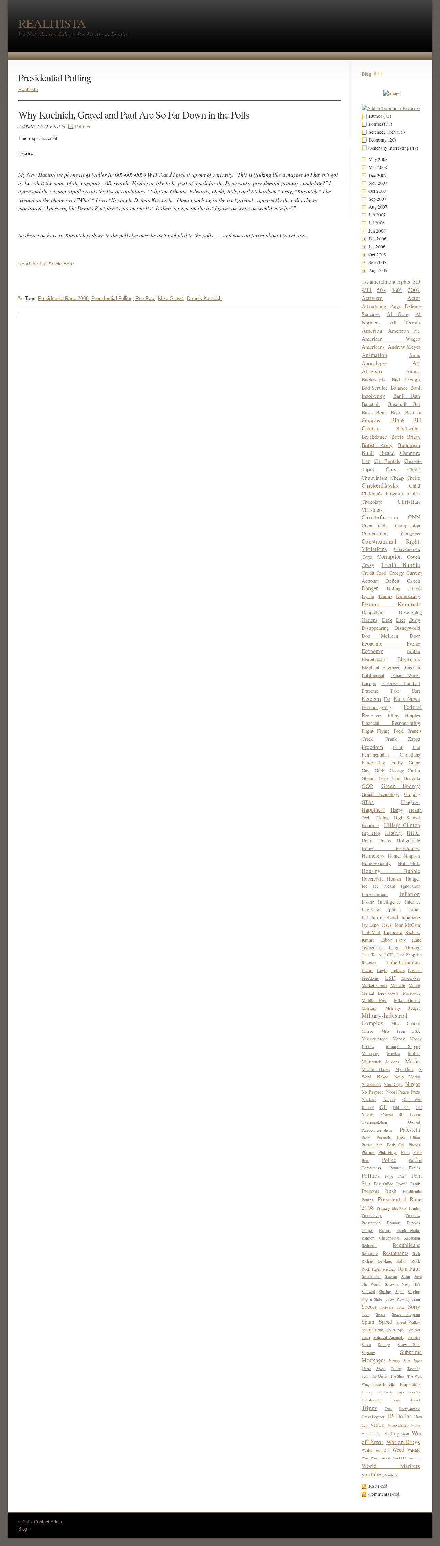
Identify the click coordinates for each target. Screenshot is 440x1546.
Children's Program (382, 493)
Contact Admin (48, 1521)
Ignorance (410, 886)
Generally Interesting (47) (393, 148)
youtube (371, 1474)
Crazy (368, 564)
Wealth (367, 1450)
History (393, 833)
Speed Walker (408, 1322)
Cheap (397, 477)
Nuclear (369, 1099)
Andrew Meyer (404, 346)
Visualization (371, 1434)
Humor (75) (380, 116)
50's (381, 290)
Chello (413, 477)
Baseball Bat (404, 403)
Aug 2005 (377, 270)
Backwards (373, 379)
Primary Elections (391, 1208)
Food (399, 731)
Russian (391, 1276)
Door (415, 635)
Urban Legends (373, 1416)
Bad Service (375, 387)
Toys (400, 1392)
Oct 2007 (377, 191)
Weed (398, 1449)
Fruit (398, 747)
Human (394, 879)
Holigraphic (408, 841)
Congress (410, 533)
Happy (396, 810)
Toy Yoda (385, 1392)
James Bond (384, 917)
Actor (413, 298)
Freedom (372, 747)
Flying (383, 731)
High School (407, 818)
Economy (372, 651)
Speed (385, 1321)
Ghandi (369, 778)
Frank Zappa (402, 739)
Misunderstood (374, 1038)
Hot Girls (409, 863)
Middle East (374, 1000)
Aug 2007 (377, 207)
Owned (414, 1122)
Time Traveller (384, 1384)
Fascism (371, 699)
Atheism (372, 371)
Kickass (412, 932)
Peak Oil (395, 1144)
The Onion (379, 1376)
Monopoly (370, 1053)
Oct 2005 (377, 254)
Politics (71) (380, 124)
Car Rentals (387, 460)
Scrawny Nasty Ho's (402, 1284)
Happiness (373, 810)
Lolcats (398, 970)
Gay (366, 770)
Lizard (367, 970)
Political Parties (404, 1167)
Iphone (394, 910)
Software (387, 1307)
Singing (414, 1291)
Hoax (367, 841)
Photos (414, 1144)
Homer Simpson (404, 856)
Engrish (412, 667)
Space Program (406, 1314)
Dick (387, 619)
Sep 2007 (377, 199)
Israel (414, 909)
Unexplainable (409, 1408)
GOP (367, 786)
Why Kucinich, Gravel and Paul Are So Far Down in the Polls (133, 114)
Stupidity (368, 1352)
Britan (413, 436)
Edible (413, 651)
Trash (396, 1400)
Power (401, 1183)
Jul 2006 (376, 223)
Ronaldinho (371, 1276)
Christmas (372, 509)
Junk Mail (371, 932)
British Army (377, 444)
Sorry (414, 1306)
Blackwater (408, 428)
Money (399, 1038)
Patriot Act (372, 1144)
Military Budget (402, 1008)
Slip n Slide (372, 1299)
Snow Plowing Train (403, 1299)
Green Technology (380, 794)
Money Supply (403, 1046)
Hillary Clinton (402, 825)
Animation (374, 355)
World (385, 1458)
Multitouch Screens (380, 1061)
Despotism (373, 612)
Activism (372, 298)
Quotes (367, 1230)
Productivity (372, 1215)
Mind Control (405, 1023)
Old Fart (401, 1107)
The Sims (397, 1376)
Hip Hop (371, 833)
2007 (414, 290)
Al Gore (397, 313)
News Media (407, 1077)
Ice (364, 886)
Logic (382, 970)
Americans (373, 346)
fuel (416, 747)
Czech (413, 580)
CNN (414, 517)
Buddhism (409, 444)
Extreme (370, 690)
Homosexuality (376, 863)
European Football (400, 683)
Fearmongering (376, 707)
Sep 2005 (377, 262)
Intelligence (389, 902)
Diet (400, 619)
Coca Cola (375, 525)
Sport (390, 1329)
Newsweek (371, 1084)
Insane (368, 902)
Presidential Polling (112, 298)
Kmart (368, 940)
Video (377, 1425)
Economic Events (391, 643)
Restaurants (395, 1253)
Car (366, 461)
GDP (379, 770)
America (372, 330)
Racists (385, 1230)
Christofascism (380, 517)
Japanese (410, 917)
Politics (371, 1175)
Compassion (407, 525)
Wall (405, 1434)
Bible (397, 420)
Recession (412, 1238)
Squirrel (413, 1329)
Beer (395, 412)
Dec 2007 (377, 175)
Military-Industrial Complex (384, 1019)
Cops (367, 556)
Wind (374, 1458)
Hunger (413, 879)
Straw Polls (409, 1344)
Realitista (28, 89)
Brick (397, 436)
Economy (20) (382, 140)
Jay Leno (370, 925)
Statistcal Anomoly (388, 1337)
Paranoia (384, 1137)
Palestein (410, 1129)
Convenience (407, 549)
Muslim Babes (376, 1069)
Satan (406, 1276)
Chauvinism (374, 477)
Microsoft (411, 993)
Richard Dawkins (377, 1261)
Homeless (373, 855)
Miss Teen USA (400, 1031)
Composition (374, 533)
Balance (399, 387)
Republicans (406, 1245)
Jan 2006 (376, 247)
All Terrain (405, 322)
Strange (384, 1344)
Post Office (383, 1183)
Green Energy (400, 786)
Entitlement (373, 675)
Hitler (413, 833)
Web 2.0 (381, 1450)
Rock (415, 1261)
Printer (414, 1208)
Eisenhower (373, 659)
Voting (391, 1433)
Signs (399, 1291)
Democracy (408, 596)
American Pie (404, 330)
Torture (367, 1392)
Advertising (374, 306)
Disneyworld (407, 627)
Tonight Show (409, 1384)
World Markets (391, 1466)
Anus (414, 354)
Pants (366, 1137)
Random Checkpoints (380, 1238)
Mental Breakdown (380, 993)
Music (412, 1061)
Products (413, 1215)
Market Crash (374, 985)
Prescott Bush (379, 1191)
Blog (366, 73)
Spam (368, 1321)
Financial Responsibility (391, 723)
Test (365, 1376)
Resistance (370, 1253)
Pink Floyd (388, 1152)
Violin (415, 1425)
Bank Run (406, 395)
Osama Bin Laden (400, 1114)
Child (414, 485)
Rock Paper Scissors (378, 1269)
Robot (401, 1261)
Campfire (410, 452)
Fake (395, 690)
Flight (367, 731)
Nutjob (389, 1099)
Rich (416, 1253)
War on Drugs (403, 1442)
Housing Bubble (391, 871)
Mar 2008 (377, 167)
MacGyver (411, 978)
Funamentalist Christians (391, 754)
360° (397, 290)
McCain (397, 985)
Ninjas (412, 1084)
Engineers (392, 667)
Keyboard (393, 932)
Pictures (368, 1152)
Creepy (396, 572)
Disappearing (375, 627)
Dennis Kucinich (391, 604)
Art (416, 363)
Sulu (407, 1360)
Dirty (414, 619)
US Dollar (399, 1416)
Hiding (382, 818)
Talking (396, 1368)
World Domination (406, 1458)
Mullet (414, 1053)
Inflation (409, 894)
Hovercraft (372, 879)
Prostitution (371, 1222)
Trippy (369, 1408)
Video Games (398, 1425)
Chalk (413, 469)
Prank (415, 1183)
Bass (367, 412)
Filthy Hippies (404, 715)
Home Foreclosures (391, 848)
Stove (366, 1344)
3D (416, 281)
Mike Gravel (407, 1000)
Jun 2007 (377, 215)
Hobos (384, 841)
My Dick (404, 1069)
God (396, 778)
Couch (413, 556)
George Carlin (405, 770)
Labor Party (393, 940)
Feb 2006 (377, 239)
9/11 (367, 290)
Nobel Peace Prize (403, 1092)
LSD (390, 978)
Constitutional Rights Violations (392, 545)
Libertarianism (403, 962)
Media (414, 985)
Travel (415, 1400)
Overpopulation (374, 1122)
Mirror (367, 1031)
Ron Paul (409, 1269)
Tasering (413, 1368)
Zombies (390, 1474)
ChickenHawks (380, 485)
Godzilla (412, 778)
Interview (371, 910)
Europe (369, 683)
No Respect (372, 1092)
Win (365, 1458)
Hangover (410, 802)
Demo (385, 596)
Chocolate (372, 501)
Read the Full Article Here (46, 263)
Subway (394, 1360)
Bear (381, 412)
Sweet (381, 1368)
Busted (387, 452)
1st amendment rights (386, 281)
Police (389, 1160)
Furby (397, 762)
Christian (409, 501)
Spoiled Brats (372, 1329)
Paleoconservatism (377, 1130)
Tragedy (414, 1392)
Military (369, 1008)
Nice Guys (393, 1084)
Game (414, 762)
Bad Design (406, 379)
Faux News (407, 699)
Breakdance (374, 436)
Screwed (368, 1291)
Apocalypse (374, 363)
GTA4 (368, 802)
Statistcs (414, 1337)
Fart (416, 690)
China (414, 493)
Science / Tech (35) (386, 132)
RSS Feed (377, 1486)
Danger (370, 588)
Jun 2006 (377, 231)
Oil (383, 1107)
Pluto (405, 1152)
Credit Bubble (401, 565)
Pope (389, 1176)
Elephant (371, 667)
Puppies (413, 1222)
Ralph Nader (408, 1230)
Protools (394, 1222)
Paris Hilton (408, 1137)
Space (380, 1314)
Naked (382, 1077)
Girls (384, 778)
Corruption (389, 556)
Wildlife (414, 1450)
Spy (401, 1329)
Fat (387, 699)
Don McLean (380, 635)
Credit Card (374, 572)
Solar (401, 1307)
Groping (412, 794)
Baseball (371, 403)
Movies (393, 1053)
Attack (413, 371)
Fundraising (373, 762)
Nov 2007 (377, 183)
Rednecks (369, 1245)
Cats (391, 469)
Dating (393, 588)
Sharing (385, 1291)
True (388, 1408)
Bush (368, 453)
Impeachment (375, 894)
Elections (408, 659)
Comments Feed (383, 1494)
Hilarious (371, 825)
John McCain (407, 925)
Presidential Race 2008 (63, 298)
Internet (412, 902)
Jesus (387, 925)
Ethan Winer (405, 675)
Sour (365, 1314)
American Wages (391, 338)
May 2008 (378, 159)
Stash (366, 1337)
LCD (389, 955)
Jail (365, 918)
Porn (402, 1176)
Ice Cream (384, 886)
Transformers (372, 1400)
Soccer (369, 1306)
